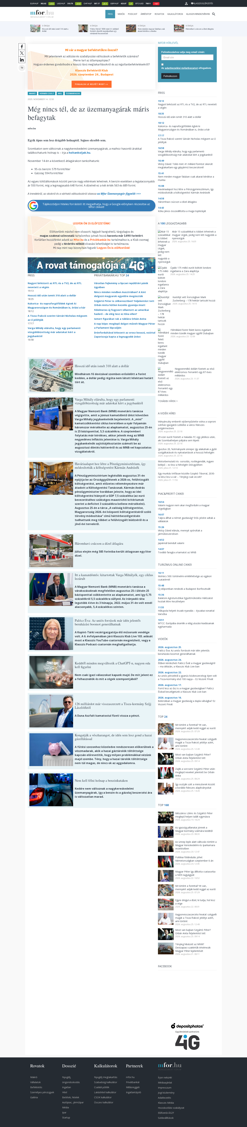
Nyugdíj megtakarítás (105, 1077)
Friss (110, 14)
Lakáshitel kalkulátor (105, 1092)
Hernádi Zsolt (47, 93)
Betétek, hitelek (70, 1097)
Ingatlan (66, 1087)
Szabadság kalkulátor (105, 1082)
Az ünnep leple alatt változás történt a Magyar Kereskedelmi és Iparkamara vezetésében (196, 845)
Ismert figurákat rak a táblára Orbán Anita (120, 318)
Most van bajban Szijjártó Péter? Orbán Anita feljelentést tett (193, 756)
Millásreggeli (132, 1087)
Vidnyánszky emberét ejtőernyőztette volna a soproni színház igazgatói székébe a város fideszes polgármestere (187, 425)
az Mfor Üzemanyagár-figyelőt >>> (119, 194)
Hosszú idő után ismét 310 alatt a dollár (52, 295)
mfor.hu (130, 1077)
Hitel (64, 1092)
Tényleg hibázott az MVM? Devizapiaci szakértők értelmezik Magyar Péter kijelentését (193, 948)
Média (65, 1107)
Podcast (132, 14)
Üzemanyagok (73, 93)
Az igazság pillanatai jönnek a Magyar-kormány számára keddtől (194, 829)
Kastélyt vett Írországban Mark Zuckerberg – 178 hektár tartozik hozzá (194, 299)
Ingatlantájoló (133, 1092)
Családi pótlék (101, 1087)
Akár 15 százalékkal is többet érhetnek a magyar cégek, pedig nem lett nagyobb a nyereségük (194, 235)
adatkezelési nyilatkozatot (181, 68)
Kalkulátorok (175, 14)
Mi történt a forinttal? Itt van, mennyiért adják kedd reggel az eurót (195, 726)
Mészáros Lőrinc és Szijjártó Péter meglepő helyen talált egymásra (194, 815)
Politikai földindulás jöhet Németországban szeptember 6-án (194, 859)
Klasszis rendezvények (198, 14)
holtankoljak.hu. (80, 152)
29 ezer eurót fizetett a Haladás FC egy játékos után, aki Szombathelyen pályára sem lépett (186, 438)
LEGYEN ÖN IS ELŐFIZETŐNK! (91, 223)
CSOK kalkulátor (103, 1097)
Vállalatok (35, 1082)
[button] (186, 4)
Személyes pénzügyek (42, 1092)
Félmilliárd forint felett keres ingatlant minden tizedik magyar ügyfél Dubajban (192, 331)
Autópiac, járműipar (73, 1102)
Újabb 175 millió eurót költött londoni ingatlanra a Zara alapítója (190, 269)
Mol (60, 93)
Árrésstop (146, 14)
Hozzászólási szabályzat (171, 1107)
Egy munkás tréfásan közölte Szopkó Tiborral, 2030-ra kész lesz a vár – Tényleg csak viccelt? (186, 475)
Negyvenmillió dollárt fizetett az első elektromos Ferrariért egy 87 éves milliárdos (194, 372)
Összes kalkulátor (103, 1102)
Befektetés (36, 1087)
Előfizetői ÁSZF (166, 1112)
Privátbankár (133, 1082)
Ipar (64, 1112)
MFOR (41, 14)
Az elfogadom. (186, 68)
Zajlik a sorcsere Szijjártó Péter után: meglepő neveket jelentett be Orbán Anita (195, 772)
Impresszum (164, 1087)
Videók (121, 14)
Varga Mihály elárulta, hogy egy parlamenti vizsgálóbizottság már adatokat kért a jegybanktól (54, 332)
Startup (66, 1117)
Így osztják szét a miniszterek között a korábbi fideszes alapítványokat (195, 786)
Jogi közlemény (166, 1092)
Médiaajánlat (165, 1082)
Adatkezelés (164, 1097)
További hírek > (168, 401)
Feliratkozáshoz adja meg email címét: (183, 52)
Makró (32, 93)
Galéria (34, 1097)
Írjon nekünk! (165, 1077)
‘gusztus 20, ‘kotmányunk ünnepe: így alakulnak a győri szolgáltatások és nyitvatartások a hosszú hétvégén (187, 451)
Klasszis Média (166, 1102)
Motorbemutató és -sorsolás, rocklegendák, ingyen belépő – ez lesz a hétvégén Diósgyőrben (186, 463)
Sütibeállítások (166, 1117)
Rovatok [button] (159, 14)
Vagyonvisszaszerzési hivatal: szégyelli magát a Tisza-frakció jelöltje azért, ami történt (196, 742)
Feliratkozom (170, 76)
